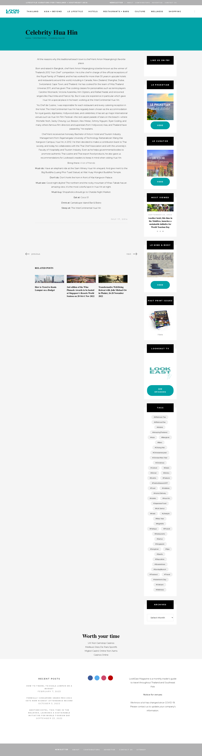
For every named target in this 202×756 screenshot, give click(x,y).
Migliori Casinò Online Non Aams (101, 651)
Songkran (155, 549)
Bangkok (165, 437)
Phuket (167, 529)
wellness (160, 590)
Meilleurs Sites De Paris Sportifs (101, 647)
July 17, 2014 (119, 219)
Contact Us (171, 3)
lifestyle (166, 514)
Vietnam (160, 585)
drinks (166, 473)
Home (28, 38)
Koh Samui (160, 508)
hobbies (166, 488)
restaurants (160, 534)
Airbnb (160, 427)
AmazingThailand (160, 432)
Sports (160, 554)
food (153, 488)
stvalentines (160, 564)
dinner (154, 473)
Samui (160, 539)
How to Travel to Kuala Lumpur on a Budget (45, 288)
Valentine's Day (160, 580)
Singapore (160, 544)
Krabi (153, 514)
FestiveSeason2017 (160, 483)
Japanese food (160, 503)
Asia (153, 437)
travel (167, 574)
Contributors (142, 3)
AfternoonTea (160, 422)
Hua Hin (167, 498)
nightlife (160, 524)
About (130, 3)
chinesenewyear (160, 453)
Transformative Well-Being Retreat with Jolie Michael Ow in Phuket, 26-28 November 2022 (113, 291)
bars (160, 442)
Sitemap (141, 750)
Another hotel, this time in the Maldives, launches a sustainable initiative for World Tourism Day (160, 222)
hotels (153, 498)
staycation (160, 559)
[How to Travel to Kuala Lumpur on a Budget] (49, 279)
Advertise (157, 3)
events (153, 478)
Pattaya (154, 529)
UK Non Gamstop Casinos (101, 643)
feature (167, 478)
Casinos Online (101, 655)
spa (168, 549)
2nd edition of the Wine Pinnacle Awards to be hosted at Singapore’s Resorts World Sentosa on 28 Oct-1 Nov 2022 (80, 291)
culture (154, 468)
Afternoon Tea (160, 417)
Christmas (160, 463)
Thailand (154, 574)
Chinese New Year (160, 458)
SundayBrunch (160, 569)
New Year (160, 519)
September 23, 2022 (160, 215)
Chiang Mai (160, 448)
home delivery (160, 493)
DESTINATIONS (40, 38)
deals (167, 468)
